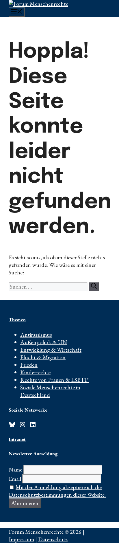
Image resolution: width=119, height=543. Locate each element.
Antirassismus (36, 334)
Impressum (21, 539)
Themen (17, 319)
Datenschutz (53, 539)
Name (15, 469)
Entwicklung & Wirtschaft (50, 349)
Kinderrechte (35, 372)
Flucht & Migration (43, 357)
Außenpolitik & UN (43, 342)
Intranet (17, 439)
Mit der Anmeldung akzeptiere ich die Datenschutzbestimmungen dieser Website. (57, 490)
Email (15, 479)
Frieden (29, 364)
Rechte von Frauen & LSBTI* (54, 380)
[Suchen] (94, 286)
